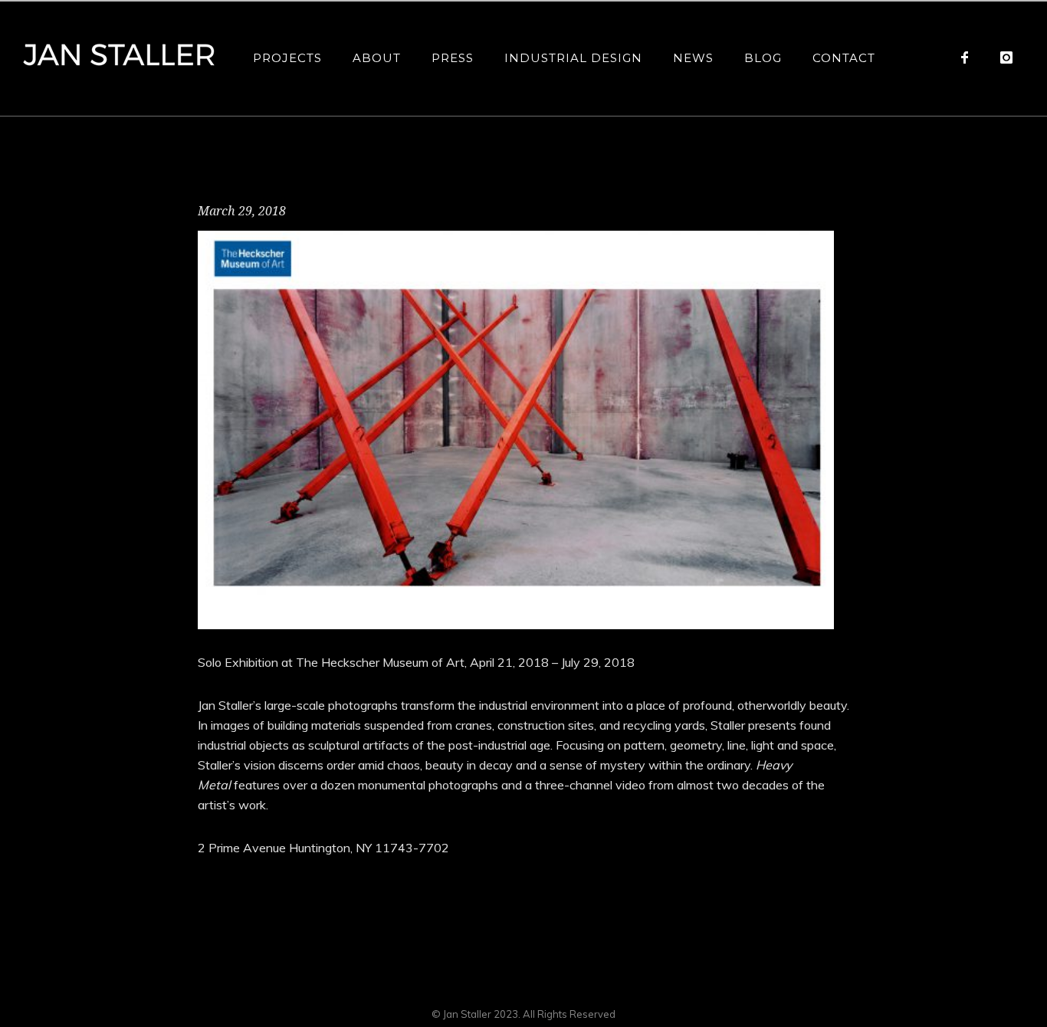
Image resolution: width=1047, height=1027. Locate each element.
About (377, 58)
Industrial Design (573, 58)
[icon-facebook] (968, 57)
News (693, 58)
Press (453, 58)
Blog (763, 58)
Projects (287, 58)
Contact (843, 58)
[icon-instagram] (1007, 57)
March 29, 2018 (242, 211)
